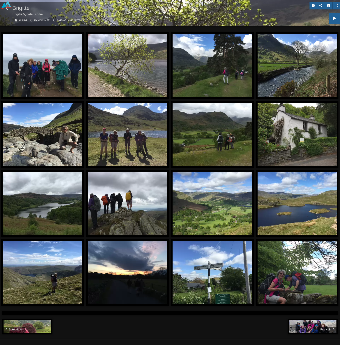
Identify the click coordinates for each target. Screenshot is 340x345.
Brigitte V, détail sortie (27, 14)
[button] (8, 337)
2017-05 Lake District (70, 20)
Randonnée (42, 20)
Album (22, 20)
